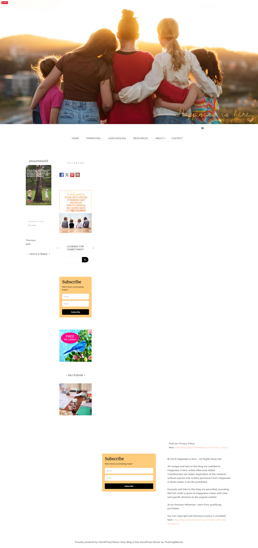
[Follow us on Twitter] (67, 175)
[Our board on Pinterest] (72, 175)
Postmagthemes (174, 542)
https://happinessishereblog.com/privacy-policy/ (201, 447)
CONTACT (177, 138)
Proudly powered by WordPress (93, 542)
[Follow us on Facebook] (61, 175)
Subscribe (75, 312)
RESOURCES (140, 138)
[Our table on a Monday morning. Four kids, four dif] (75, 399)
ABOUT (159, 138)
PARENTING (93, 138)
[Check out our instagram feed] (78, 175)
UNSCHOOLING (117, 138)
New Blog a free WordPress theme (140, 542)
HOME (75, 138)
